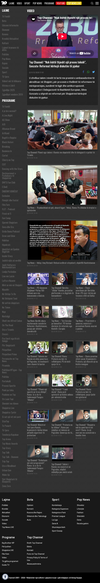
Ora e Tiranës (8, 329)
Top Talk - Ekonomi (10, 457)
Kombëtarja (57, 505)
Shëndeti (80, 516)
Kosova (5, 34)
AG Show (6, 120)
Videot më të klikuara (11, 81)
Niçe (4, 312)
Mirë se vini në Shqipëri (12, 285)
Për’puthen (6, 547)
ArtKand (5, 133)
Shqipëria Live (8, 408)
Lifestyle (80, 509)
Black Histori (7, 142)
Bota (4, 21)
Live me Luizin (8, 276)
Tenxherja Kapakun (10, 434)
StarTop (5, 421)
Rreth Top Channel (34, 543)
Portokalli (6, 381)
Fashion (80, 513)
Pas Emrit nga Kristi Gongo (11, 340)
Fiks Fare (6, 204)
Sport (27, 3)
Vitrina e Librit (8, 85)
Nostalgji (6, 316)
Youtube (61, 3)
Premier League (58, 516)
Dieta (79, 520)
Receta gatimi (82, 523)
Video (19, 3)
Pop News (37, 3)
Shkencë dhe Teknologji (36, 516)
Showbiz (80, 505)
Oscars (5, 334)
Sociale (5, 67)
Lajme (11, 3)
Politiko (5, 376)
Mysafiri (5, 289)
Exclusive (6, 195)
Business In (7, 151)
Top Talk (5, 452)
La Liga (55, 520)
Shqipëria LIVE (8, 550)
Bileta (29, 547)
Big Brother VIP (8, 543)
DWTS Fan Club (8, 182)
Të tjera (5, 76)
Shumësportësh (58, 527)
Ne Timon (6, 307)
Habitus (5, 240)
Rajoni (4, 63)
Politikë (5, 505)
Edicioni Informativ (10, 25)
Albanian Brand (8, 128)
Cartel (5, 155)
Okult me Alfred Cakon (12, 320)
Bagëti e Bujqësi (9, 137)
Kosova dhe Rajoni (34, 513)
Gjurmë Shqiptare (9, 222)
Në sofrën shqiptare (10, 303)
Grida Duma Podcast (11, 231)
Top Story (6, 448)
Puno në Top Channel (35, 554)
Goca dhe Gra (8, 227)
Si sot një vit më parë (11, 417)
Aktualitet (6, 513)
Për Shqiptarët (8, 345)
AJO (3, 124)
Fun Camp (6, 218)
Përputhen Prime (9, 354)
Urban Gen (6, 470)
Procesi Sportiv (8, 385)
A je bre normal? (9, 111)
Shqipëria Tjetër (9, 412)
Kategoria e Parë (59, 513)
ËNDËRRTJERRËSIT (10, 191)
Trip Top (5, 461)
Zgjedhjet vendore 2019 (12, 94)
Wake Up (6, 474)
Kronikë (5, 509)
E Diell (4, 187)
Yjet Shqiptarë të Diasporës (9, 480)
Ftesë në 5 (6, 213)
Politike (5, 54)
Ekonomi (5, 29)
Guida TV (5, 565)
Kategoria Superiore (60, 509)
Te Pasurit (6, 425)
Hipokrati (6, 244)
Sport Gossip (57, 531)
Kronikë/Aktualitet (10, 38)
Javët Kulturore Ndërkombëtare (9, 266)
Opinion (30, 505)
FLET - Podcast (8, 209)
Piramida (6, 365)
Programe (49, 3)
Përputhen (6, 349)
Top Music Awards (10, 443)
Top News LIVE (74, 3)
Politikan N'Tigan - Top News (12, 371)
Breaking (6, 146)
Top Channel (35, 537)
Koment (30, 509)
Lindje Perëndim (9, 271)
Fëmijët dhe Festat (10, 200)
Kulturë (5, 43)
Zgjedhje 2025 (8, 90)
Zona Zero (6, 486)
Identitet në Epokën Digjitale (10, 250)
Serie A (55, 523)
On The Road (7, 325)
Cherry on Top (8, 160)
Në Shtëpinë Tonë (9, 298)
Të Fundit (6, 16)
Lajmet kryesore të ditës (10, 49)
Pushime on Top (9, 394)
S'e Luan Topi (7, 399)
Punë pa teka (8, 390)
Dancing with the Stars (12, 168)
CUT (4, 164)
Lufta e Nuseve (8, 280)
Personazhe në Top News (10, 360)
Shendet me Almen (10, 403)
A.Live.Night (7, 115)
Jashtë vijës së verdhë (11, 260)
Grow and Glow (8, 236)
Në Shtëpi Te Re (9, 294)
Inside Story (7, 256)
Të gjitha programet (10, 561)
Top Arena (6, 439)
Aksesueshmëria (34, 564)
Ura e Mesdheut (9, 466)
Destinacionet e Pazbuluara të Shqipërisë (9, 176)
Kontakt (30, 550)
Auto (29, 520)
